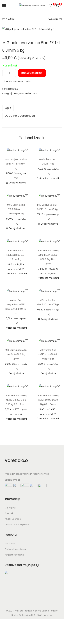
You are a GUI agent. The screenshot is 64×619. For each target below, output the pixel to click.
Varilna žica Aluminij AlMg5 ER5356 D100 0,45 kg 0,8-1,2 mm (16, 400)
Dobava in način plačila (17, 524)
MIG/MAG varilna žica (25, 93)
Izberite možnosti (49, 178)
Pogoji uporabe (13, 518)
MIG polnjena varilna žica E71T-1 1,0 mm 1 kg (16, 164)
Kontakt (9, 513)
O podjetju (10, 507)
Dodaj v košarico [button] (17, 182)
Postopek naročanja (15, 549)
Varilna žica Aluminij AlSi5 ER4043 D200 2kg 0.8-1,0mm (48, 400)
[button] (16, 81)
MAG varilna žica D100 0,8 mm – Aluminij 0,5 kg (16, 209)
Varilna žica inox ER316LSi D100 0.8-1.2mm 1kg (16, 255)
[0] (51, 5)
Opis (8, 108)
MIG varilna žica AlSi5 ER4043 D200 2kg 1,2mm (16, 354)
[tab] (32, 108)
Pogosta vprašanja (14, 554)
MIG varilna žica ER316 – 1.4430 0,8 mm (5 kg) (48, 354)
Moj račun (10, 543)
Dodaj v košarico (32, 73)
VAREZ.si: (18, 610)
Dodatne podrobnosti (20, 116)
